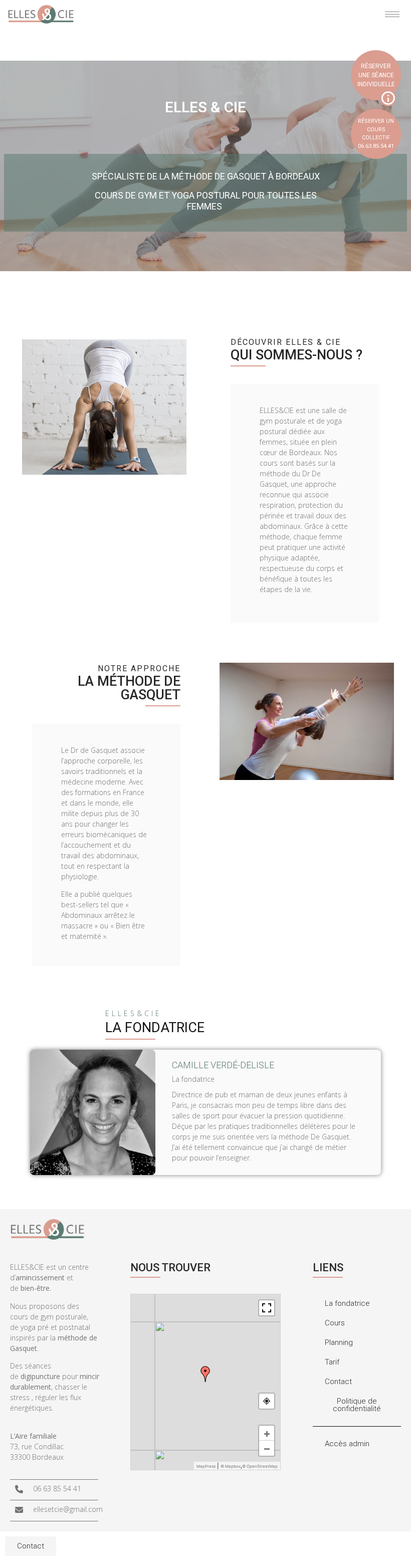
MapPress (206, 1466)
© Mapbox (231, 1466)
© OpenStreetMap (260, 1466)
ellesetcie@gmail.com (68, 1509)
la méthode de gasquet (129, 688)
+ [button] (267, 1433)
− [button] (267, 1448)
